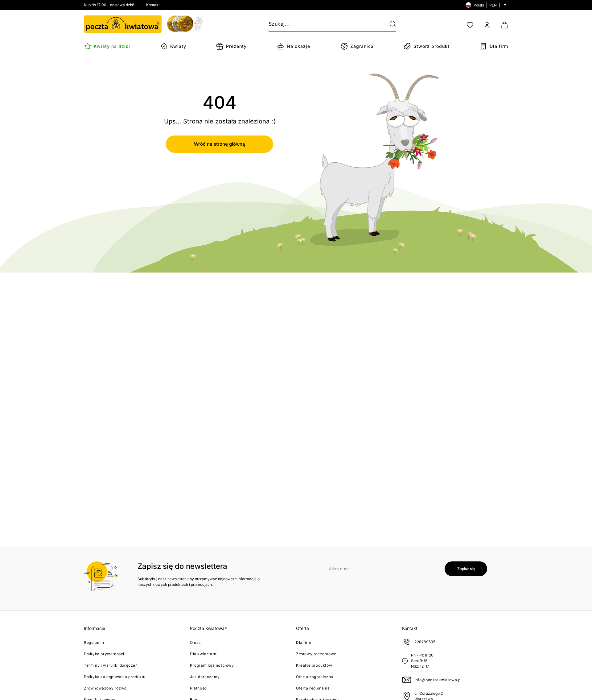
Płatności (199, 688)
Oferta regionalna (313, 688)
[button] (388, 24)
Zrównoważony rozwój (106, 688)
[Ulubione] (470, 25)
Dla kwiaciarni (203, 654)
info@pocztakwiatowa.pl (438, 679)
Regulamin (94, 642)
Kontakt (153, 4)
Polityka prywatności (104, 654)
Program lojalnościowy (212, 665)
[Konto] (487, 25)
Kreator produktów (314, 665)
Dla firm (303, 642)
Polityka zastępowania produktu (115, 676)
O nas (195, 642)
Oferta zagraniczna (314, 676)
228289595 (424, 642)
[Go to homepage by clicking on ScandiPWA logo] (123, 24)
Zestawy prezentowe (316, 654)
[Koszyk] (504, 25)
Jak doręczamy (205, 676)
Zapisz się (466, 568)
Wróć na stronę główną (219, 144)
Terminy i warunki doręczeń (111, 665)
